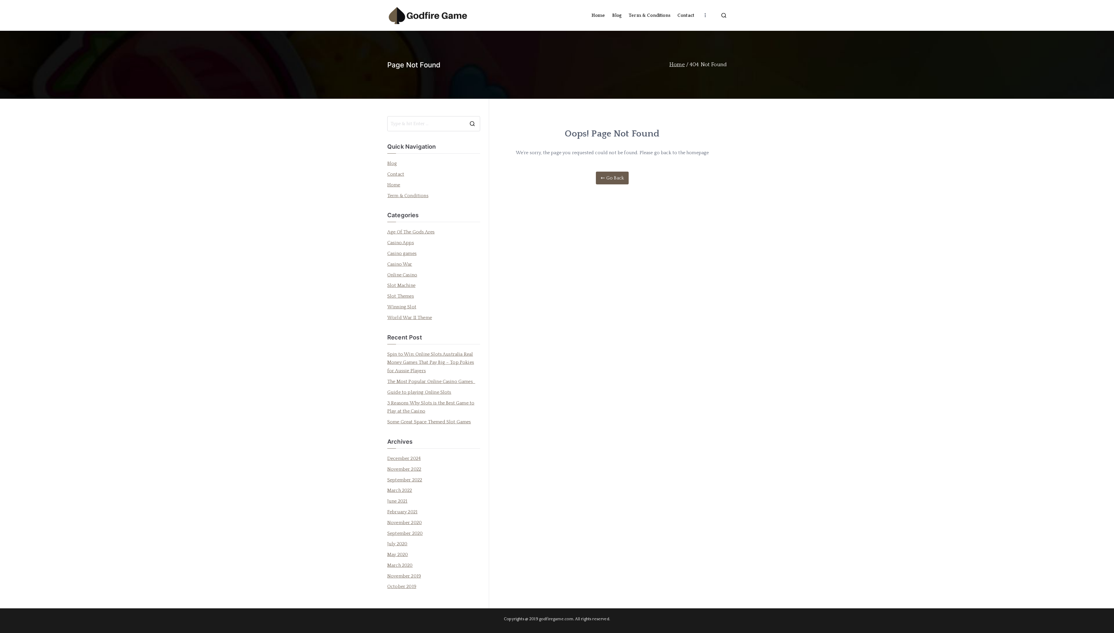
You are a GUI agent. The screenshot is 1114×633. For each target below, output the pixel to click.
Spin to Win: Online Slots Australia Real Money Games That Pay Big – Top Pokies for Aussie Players (430, 363)
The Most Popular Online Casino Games (431, 381)
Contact (685, 15)
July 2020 (397, 543)
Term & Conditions (649, 15)
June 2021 (397, 501)
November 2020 (404, 522)
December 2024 (404, 458)
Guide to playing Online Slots (419, 392)
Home (598, 15)
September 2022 (404, 480)
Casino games (402, 253)
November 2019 (404, 576)
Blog (617, 15)
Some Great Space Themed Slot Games (429, 422)
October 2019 (401, 586)
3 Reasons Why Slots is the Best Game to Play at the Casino (430, 407)
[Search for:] (434, 123)
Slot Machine (401, 285)
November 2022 (404, 469)
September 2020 (405, 533)
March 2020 (400, 565)
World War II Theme (409, 317)
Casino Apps (400, 242)
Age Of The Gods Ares (411, 232)
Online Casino (402, 275)
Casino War (399, 264)
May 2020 (397, 554)
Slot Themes (400, 296)
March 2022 (399, 490)
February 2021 (402, 512)
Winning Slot (401, 307)
